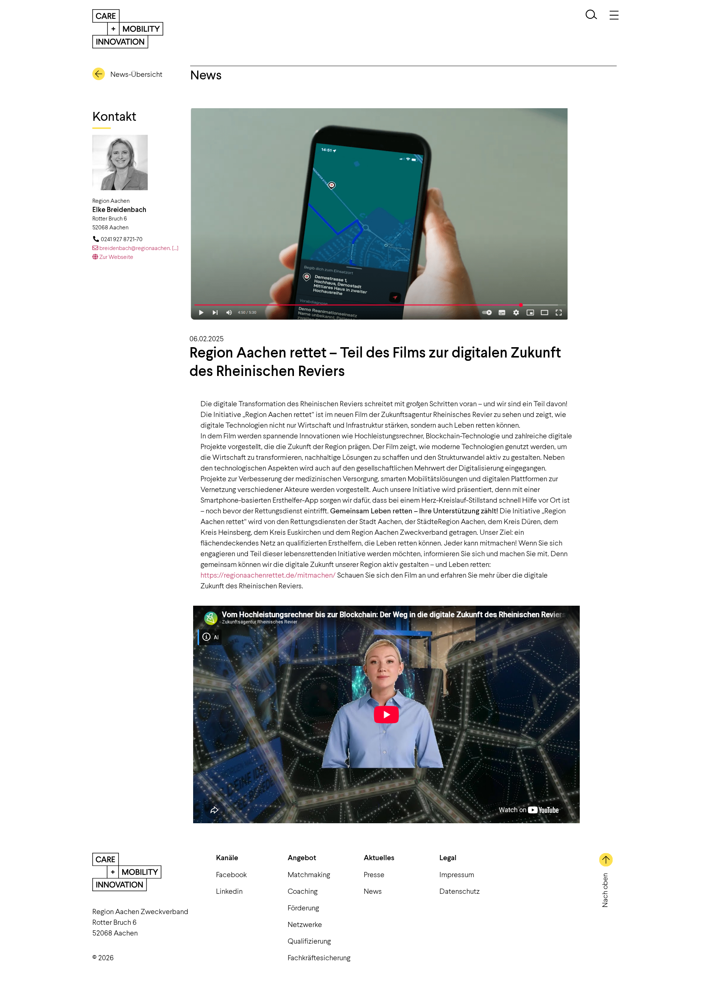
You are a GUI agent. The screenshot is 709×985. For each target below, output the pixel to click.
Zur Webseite (115, 256)
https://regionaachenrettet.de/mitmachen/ (268, 574)
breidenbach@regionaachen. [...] (138, 247)
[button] (591, 15)
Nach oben (604, 890)
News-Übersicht (136, 73)
